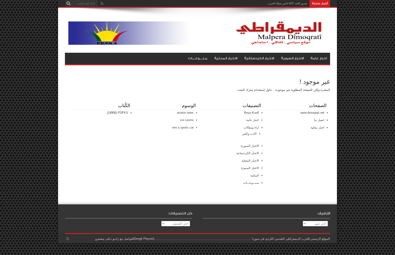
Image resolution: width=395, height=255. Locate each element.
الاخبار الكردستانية (259, 58)
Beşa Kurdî (251, 112)
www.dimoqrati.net (312, 112)
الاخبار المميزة (250, 168)
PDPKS (123, 112)
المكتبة (254, 175)
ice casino (187, 120)
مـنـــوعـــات (197, 58)
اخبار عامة (318, 58)
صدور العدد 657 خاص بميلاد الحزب (287, 3)
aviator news (185, 112)
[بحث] (68, 3)
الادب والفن (249, 133)
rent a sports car (183, 127)
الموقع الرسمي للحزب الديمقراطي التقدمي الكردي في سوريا (291, 238)
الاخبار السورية (292, 58)
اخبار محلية (317, 127)
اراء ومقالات (251, 127)
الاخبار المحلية (225, 58)
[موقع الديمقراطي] (199, 41)
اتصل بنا (319, 120)
